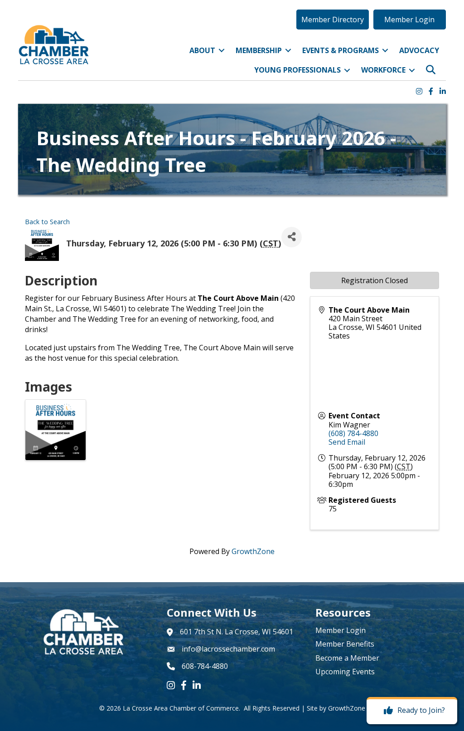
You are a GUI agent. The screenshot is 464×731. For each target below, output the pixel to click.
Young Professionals (297, 70)
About (202, 50)
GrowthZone (253, 551)
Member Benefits (344, 644)
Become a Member (347, 658)
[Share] (291, 237)
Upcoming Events (345, 672)
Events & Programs (340, 50)
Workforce (383, 70)
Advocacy (419, 50)
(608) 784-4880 (353, 433)
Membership (259, 50)
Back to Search (47, 221)
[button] (332, 19)
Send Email (347, 442)
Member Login (340, 630)
